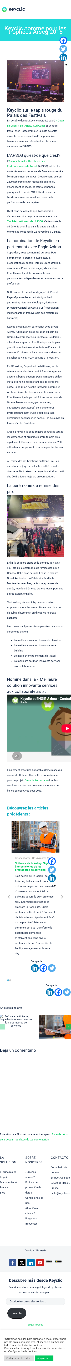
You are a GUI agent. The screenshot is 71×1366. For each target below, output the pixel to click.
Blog (2, 1192)
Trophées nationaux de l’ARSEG (25, 221)
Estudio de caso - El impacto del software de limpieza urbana (49, 1027)
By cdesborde (23, 858)
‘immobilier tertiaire (36, 780)
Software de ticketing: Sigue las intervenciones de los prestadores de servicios (34, 866)
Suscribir (17, 1313)
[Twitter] (52, 968)
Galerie (21, 1021)
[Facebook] (43, 968)
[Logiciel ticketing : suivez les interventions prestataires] (16, 1021)
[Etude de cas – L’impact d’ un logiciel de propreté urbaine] (55, 1027)
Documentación (9, 1182)
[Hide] (54, 885)
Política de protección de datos (33, 1187)
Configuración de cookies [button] (19, 1358)
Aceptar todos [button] (44, 1358)
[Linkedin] (35, 968)
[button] (8, 980)
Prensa (4, 1187)
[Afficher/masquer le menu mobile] (69, 10)
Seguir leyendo (35, 1324)
